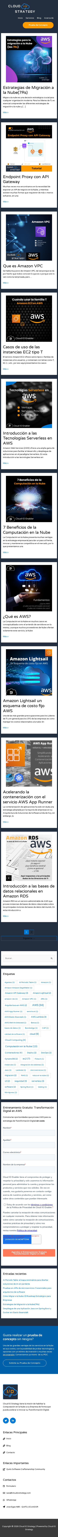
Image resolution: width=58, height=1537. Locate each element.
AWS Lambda (38, 1017)
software (10, 1087)
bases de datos (13, 1028)
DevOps (46, 1053)
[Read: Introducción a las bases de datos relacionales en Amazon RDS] (29, 857)
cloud (34, 1034)
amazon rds (11, 999)
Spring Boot (26, 1087)
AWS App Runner (13, 1011)
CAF (45, 1028)
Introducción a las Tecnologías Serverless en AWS (27, 438)
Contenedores (13, 1053)
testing (42, 1087)
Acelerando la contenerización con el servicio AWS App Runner (27, 797)
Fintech (39, 1059)
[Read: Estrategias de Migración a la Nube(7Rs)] (29, 59)
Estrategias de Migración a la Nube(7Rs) (21, 1304)
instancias (10, 1065)
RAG (24, 1075)
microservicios (38, 1070)
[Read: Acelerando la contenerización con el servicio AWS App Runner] (29, 763)
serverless (38, 1081)
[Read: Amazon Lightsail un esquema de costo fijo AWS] (29, 672)
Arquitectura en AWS (16, 1005)
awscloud (32, 1011)
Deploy (31, 1053)
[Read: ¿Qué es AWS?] (29, 588)
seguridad (21, 1081)
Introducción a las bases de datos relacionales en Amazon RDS (29, 891)
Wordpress (11, 1092)
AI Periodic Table (27, 982)
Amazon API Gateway (16, 993)
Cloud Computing (15, 1040)
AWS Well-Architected (15, 1023)
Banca (35, 1023)
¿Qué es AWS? (17, 616)
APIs (44, 999)
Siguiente (29, 938)
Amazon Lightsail (42, 993)
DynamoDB (11, 1059)
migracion (11, 1075)
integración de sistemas (32, 1065)
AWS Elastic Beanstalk (15, 1017)
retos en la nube (40, 1075)
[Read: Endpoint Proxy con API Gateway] (29, 148)
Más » (5, 112)
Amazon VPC (29, 999)
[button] (38, 25)
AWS (38, 1005)
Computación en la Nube (21, 1046)
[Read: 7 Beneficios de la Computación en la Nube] (29, 499)
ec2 (26, 1059)
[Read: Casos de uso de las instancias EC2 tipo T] (29, 318)
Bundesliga (31, 1028)
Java (8, 1070)
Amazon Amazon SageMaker (18, 988)
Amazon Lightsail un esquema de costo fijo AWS (23, 705)
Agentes (10, 982)
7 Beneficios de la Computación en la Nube (26, 530)
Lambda (21, 1070)
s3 (7, 1081)
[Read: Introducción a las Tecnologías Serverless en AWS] (29, 405)
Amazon (46, 982)
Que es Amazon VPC (23, 266)
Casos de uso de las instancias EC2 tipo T (23, 350)
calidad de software (15, 1034)
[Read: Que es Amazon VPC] (29, 237)
